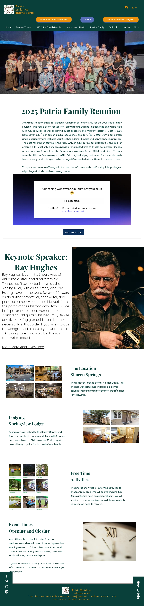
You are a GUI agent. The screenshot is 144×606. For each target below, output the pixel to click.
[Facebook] (6, 576)
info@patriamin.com (82, 596)
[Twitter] (6, 581)
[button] (138, 590)
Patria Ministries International (81, 592)
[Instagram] (6, 586)
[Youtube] (6, 592)
